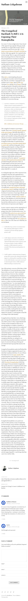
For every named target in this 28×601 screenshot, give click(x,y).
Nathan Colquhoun (11, 4)
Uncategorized (15, 460)
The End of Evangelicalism (11, 362)
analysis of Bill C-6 (21, 196)
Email (3, 569)
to (13, 84)
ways (21, 82)
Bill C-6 (6, 77)
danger (19, 84)
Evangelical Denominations (16, 160)
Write (17, 595)
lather (11, 82)
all (17, 82)
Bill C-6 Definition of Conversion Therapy (13, 124)
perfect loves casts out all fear (18, 213)
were (8, 84)
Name (3, 563)
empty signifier (17, 354)
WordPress (9, 595)
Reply (4, 519)
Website (3, 575)
